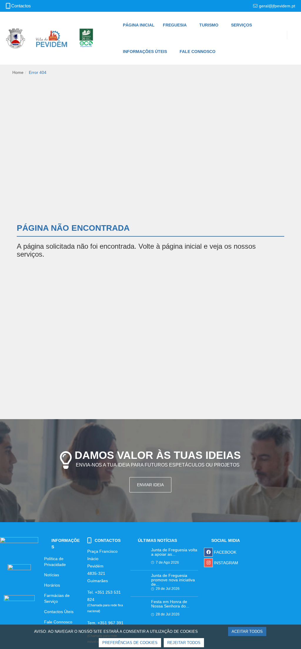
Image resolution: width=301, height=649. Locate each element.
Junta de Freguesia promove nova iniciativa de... (173, 580)
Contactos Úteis (58, 611)
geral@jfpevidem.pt (277, 6)
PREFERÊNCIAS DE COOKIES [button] (130, 642)
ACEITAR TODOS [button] (247, 631)
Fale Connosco (58, 622)
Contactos (21, 6)
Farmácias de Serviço (57, 598)
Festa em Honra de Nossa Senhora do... (170, 603)
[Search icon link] (289, 42)
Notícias (51, 574)
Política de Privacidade (55, 561)
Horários (52, 585)
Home (18, 72)
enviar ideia (150, 484)
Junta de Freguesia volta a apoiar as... (174, 552)
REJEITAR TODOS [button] (183, 642)
